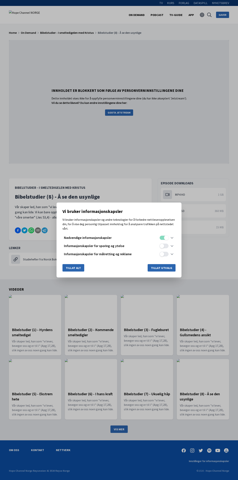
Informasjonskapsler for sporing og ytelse (94, 246)
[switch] (164, 238)
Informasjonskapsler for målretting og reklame (98, 254)
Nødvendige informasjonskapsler (88, 238)
